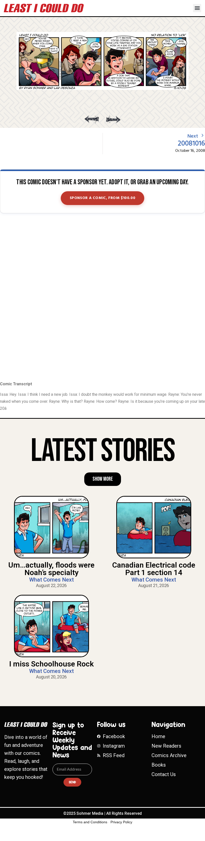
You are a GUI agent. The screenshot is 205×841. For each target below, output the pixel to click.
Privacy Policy (121, 822)
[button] (197, 8)
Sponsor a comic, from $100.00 (103, 198)
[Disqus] (102, 297)
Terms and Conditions (90, 822)
